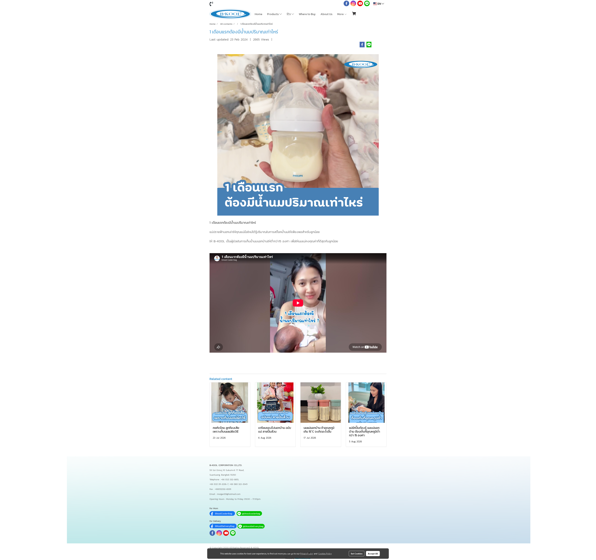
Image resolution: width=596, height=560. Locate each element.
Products (273, 14)
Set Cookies (356, 553)
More (340, 14)
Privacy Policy (306, 553)
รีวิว (289, 14)
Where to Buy (307, 14)
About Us (326, 14)
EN (379, 4)
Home (258, 14)
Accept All (373, 553)
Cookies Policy (325, 553)
